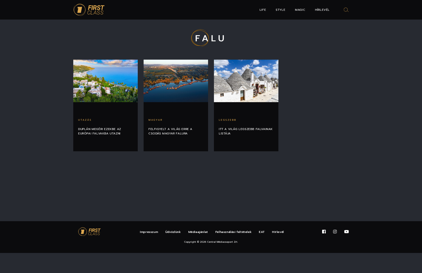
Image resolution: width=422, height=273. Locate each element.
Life (263, 10)
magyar (155, 120)
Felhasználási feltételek (233, 232)
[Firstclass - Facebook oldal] (324, 232)
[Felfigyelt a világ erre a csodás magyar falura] (176, 81)
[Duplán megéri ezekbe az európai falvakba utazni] (105, 81)
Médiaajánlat (198, 232)
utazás (85, 120)
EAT (262, 232)
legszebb (227, 120)
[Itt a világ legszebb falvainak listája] (246, 81)
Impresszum (149, 232)
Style (280, 10)
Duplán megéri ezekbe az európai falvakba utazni (99, 131)
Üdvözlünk (173, 232)
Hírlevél (322, 10)
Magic (300, 10)
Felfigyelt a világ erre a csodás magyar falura (170, 131)
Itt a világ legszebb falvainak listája (246, 131)
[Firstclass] (89, 10)
